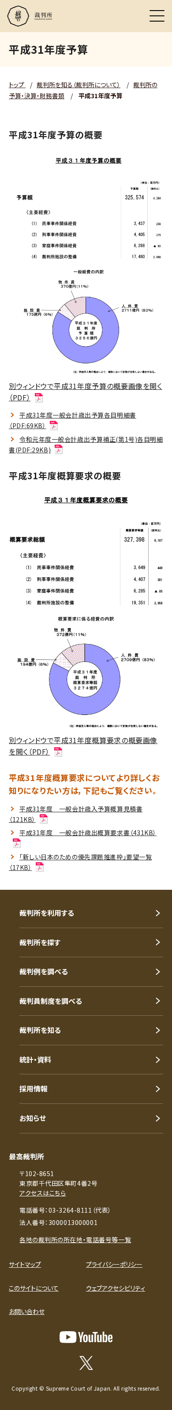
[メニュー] (157, 16)
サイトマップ (25, 1264)
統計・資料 (35, 1059)
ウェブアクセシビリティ (115, 1288)
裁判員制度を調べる (50, 1001)
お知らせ (32, 1118)
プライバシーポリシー (114, 1264)
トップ (17, 84)
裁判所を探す (39, 942)
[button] (153, 878)
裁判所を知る (40, 1030)
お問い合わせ (27, 1311)
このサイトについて (34, 1288)
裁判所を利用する (46, 912)
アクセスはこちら (42, 1192)
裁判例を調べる (43, 971)
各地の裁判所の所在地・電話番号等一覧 (75, 1239)
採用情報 (33, 1088)
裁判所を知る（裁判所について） (78, 84)
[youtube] (86, 1337)
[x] (86, 1363)
